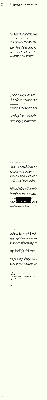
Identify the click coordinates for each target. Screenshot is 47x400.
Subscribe (23, 201)
